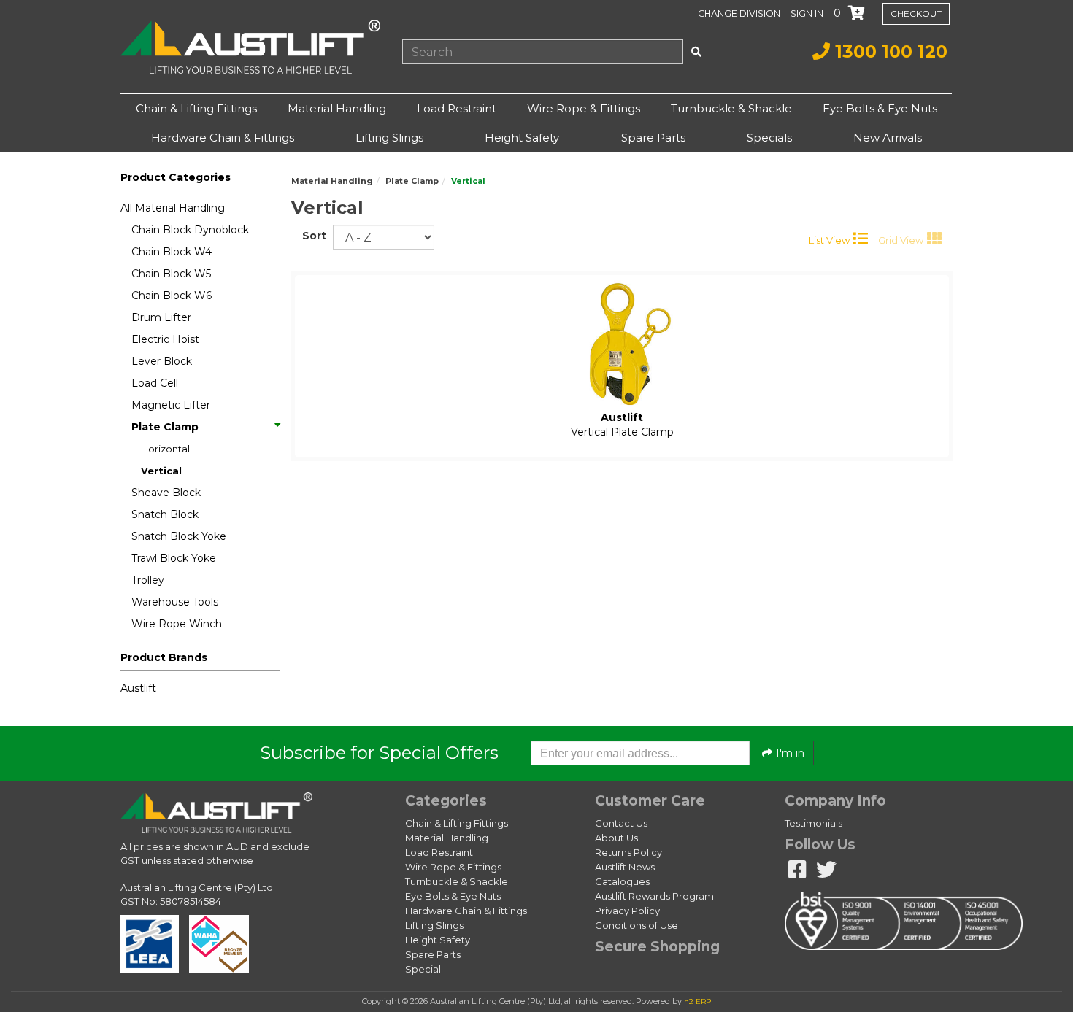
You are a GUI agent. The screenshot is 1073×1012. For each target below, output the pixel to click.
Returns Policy (628, 852)
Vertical (161, 470)
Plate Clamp (165, 426)
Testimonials (813, 823)
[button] (808, 13)
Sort (312, 235)
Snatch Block (165, 514)
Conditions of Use (636, 925)
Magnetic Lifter (170, 405)
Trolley (147, 580)
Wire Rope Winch (176, 623)
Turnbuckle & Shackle (731, 108)
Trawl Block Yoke (173, 558)
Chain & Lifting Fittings (196, 108)
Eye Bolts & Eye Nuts (880, 108)
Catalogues (622, 881)
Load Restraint (456, 108)
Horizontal (165, 449)
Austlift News (625, 867)
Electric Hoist (165, 339)
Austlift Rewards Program (654, 896)
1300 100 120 (888, 51)
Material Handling (337, 108)
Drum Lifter (161, 317)
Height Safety (522, 137)
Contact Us (621, 823)
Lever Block (161, 361)
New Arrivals (887, 137)
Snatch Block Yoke (178, 536)
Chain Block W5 (171, 273)
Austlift (138, 688)
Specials (769, 137)
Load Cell (154, 383)
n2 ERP (697, 1001)
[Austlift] (250, 47)
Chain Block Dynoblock (190, 229)
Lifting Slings (389, 137)
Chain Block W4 (171, 251)
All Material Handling (172, 208)
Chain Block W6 (171, 295)
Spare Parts (653, 137)
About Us (616, 837)
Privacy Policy (627, 910)
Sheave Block (166, 492)
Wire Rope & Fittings (583, 108)
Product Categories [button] (175, 177)
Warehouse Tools (174, 602)
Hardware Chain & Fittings (222, 137)
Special (423, 969)
